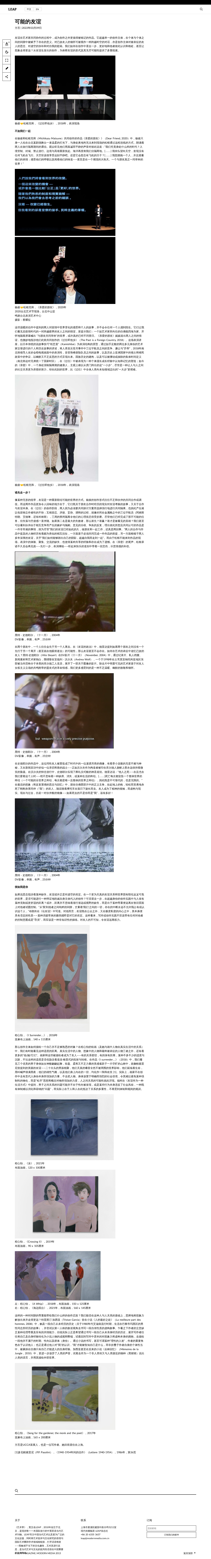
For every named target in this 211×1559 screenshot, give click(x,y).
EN (37, 9)
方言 (17, 27)
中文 (29, 9)
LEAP (12, 9)
